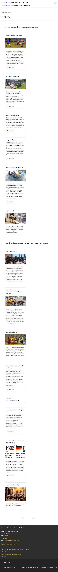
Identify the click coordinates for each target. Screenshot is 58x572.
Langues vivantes (11, 140)
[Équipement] (15, 223)
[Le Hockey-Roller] (15, 344)
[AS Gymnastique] (15, 264)
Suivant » (32, 518)
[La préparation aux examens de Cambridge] (15, 458)
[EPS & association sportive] (15, 181)
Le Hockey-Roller (11, 332)
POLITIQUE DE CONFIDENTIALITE (30, 567)
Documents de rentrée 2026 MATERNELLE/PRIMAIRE (15, 549)
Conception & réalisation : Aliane (49, 567)
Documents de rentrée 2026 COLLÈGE (11, 554)
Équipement (10, 211)
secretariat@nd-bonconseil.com (12, 540)
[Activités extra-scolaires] (15, 48)
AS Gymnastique (11, 251)
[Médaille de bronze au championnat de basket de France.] (15, 306)
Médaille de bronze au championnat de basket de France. (14, 291)
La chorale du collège (13, 485)
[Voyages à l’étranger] (15, 88)
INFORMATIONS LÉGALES (10, 567)
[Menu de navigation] (55, 3)
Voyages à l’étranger (12, 76)
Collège (6, 12)
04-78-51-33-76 (7, 538)
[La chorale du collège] (15, 500)
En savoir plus (10, 68)
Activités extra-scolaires (14, 35)
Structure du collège (12, 115)
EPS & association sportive (14, 167)
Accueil (3, 12)
